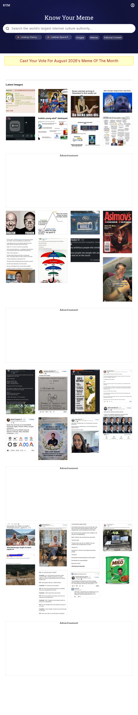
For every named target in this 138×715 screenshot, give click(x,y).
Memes (94, 37)
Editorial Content (112, 37)
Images (80, 37)
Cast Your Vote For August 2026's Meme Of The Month (69, 61)
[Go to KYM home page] (6, 5)
